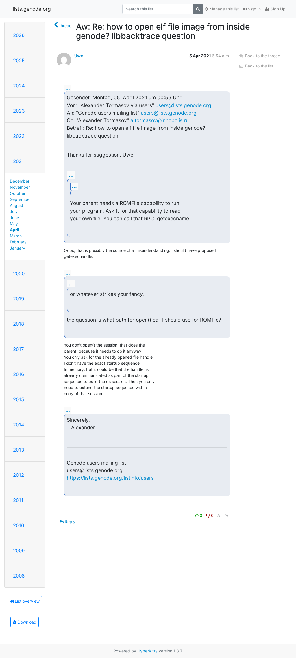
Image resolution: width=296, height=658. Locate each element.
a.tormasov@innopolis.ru (159, 120)
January (17, 247)
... (68, 88)
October (17, 193)
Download (26, 621)
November (20, 187)
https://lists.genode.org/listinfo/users (110, 478)
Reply (69, 521)
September (20, 199)
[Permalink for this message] (227, 515)
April (14, 229)
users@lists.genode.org (183, 105)
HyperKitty (147, 650)
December (19, 181)
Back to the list (258, 65)
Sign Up (277, 8)
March (16, 235)
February (18, 241)
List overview (27, 601)
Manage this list (223, 8)
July (14, 211)
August (16, 205)
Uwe (78, 55)
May (14, 223)
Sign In (254, 8)
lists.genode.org (32, 9)
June (14, 217)
